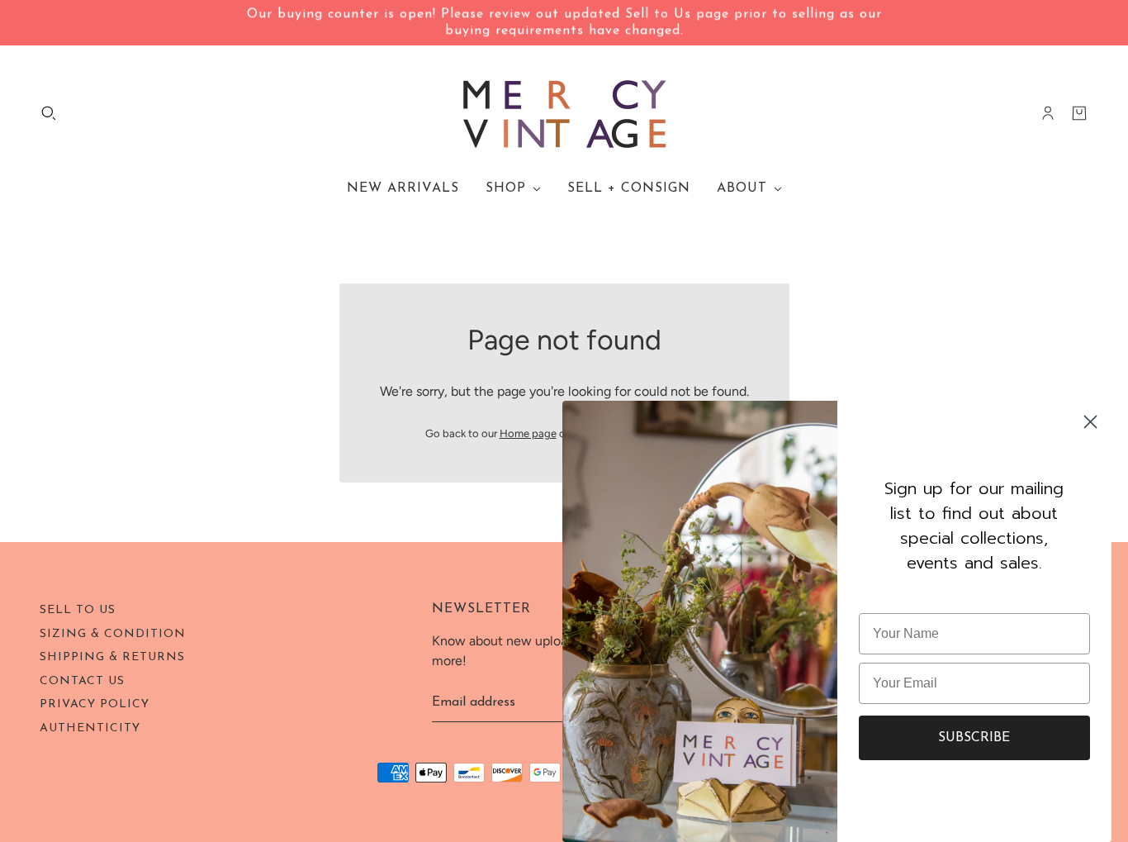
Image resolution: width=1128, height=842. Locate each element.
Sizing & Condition (113, 634)
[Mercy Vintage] (564, 113)
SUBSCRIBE (974, 737)
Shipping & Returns (112, 657)
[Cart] (1079, 113)
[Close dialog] (1090, 421)
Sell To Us (78, 610)
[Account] (1048, 113)
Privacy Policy (94, 704)
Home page (528, 433)
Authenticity (90, 728)
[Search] (49, 113)
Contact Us (82, 681)
